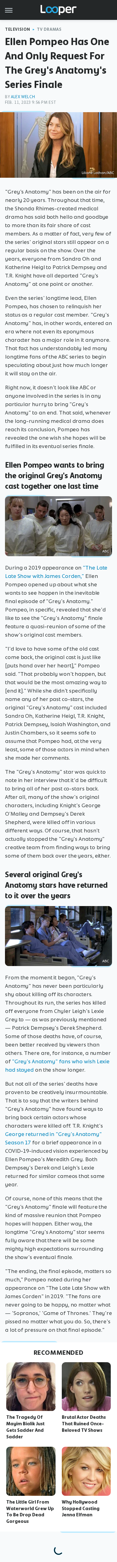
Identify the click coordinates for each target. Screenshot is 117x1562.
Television (17, 29)
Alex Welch (23, 96)
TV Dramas (49, 29)
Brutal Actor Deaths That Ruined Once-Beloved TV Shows (84, 1423)
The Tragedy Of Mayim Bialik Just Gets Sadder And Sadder (25, 1427)
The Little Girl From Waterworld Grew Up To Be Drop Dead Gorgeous (30, 1511)
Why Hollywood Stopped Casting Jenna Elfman (81, 1508)
